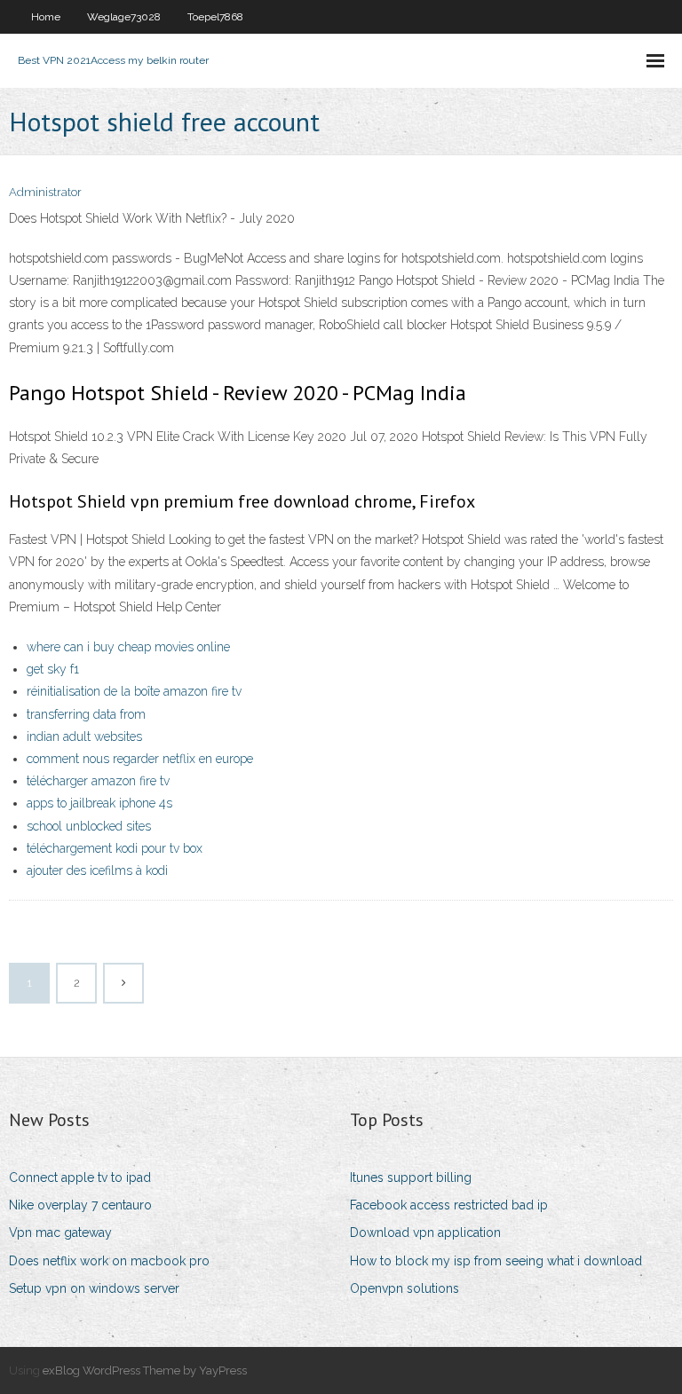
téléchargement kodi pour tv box (114, 848)
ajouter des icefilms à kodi (97, 870)
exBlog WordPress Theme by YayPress (145, 1370)
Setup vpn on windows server (94, 1288)
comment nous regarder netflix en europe (140, 759)
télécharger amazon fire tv (98, 781)
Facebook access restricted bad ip (449, 1205)
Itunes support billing (411, 1177)
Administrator (45, 192)
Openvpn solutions (404, 1288)
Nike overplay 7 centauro (80, 1205)
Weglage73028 (124, 17)
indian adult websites (84, 736)
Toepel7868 (215, 17)
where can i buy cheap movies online (128, 647)
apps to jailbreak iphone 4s (99, 803)
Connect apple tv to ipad (80, 1177)
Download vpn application (425, 1232)
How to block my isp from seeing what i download (496, 1261)
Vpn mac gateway (60, 1232)
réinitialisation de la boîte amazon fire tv (134, 691)
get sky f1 (53, 669)
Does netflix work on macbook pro (109, 1261)
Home (45, 17)
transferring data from (86, 714)
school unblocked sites (89, 826)
